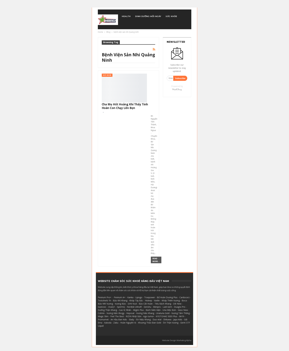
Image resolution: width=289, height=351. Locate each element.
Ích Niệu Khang (143, 319)
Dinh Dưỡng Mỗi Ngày (148, 16)
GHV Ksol (132, 303)
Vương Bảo (120, 303)
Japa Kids (177, 319)
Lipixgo (138, 297)
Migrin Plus (138, 310)
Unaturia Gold (162, 313)
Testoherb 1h (104, 300)
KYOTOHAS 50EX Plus (166, 316)
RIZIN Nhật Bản (133, 316)
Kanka (130, 297)
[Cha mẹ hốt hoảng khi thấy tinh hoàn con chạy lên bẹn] (124, 88)
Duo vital (157, 319)
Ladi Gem (167, 306)
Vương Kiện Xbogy (115, 313)
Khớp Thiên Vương (171, 300)
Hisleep (148, 300)
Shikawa (167, 319)
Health (126, 16)
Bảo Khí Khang (120, 300)
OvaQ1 (111, 306)
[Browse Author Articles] (103, 112)
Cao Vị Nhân (125, 310)
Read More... (156, 260)
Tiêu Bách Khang (163, 303)
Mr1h (181, 316)
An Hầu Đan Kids (119, 319)
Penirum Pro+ (104, 297)
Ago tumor (148, 316)
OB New (177, 303)
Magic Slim (103, 316)
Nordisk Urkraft (134, 306)
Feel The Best (117, 316)
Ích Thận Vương (170, 322)
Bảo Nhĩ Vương (105, 303)
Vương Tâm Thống (180, 313)
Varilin (157, 300)
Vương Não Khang (145, 313)
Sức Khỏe (171, 16)
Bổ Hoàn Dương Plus (167, 297)
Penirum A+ (119, 297)
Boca (184, 300)
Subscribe (180, 78)
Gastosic (102, 306)
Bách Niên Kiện (153, 310)
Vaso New (183, 310)
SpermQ (121, 306)
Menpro (157, 306)
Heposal (130, 313)
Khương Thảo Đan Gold (149, 322)
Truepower (149, 297)
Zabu (115, 322)
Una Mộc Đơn (169, 310)
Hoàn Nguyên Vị (128, 322)
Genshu (147, 306)
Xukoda (107, 322)
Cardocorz (184, 297)
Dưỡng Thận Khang (107, 310)
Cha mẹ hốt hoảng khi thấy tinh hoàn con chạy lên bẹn (125, 106)
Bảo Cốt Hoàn (146, 303)
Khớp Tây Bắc (136, 300)
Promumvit (103, 319)
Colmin (101, 313)
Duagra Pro (179, 306)
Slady (131, 319)
